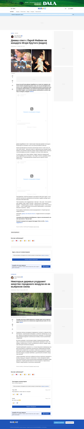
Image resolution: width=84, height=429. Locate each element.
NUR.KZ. (32, 91)
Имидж (28, 11)
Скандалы (32, 11)
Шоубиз (12, 11)
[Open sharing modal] (12, 85)
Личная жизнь (23, 11)
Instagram (47, 266)
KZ (65, 8)
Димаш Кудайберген (15, 232)
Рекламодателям (69, 422)
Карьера (17, 11)
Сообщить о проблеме (59, 422)
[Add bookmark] (12, 89)
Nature (21, 322)
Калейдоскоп (13, 274)
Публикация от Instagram (31, 127)
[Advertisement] (42, 23)
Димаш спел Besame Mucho (28, 213)
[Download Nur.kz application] (42, 3)
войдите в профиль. (45, 255)
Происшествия (38, 11)
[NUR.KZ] (42, 9)
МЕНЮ (14, 8)
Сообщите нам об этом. (34, 226)
